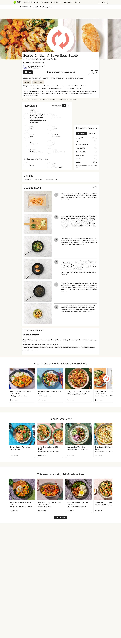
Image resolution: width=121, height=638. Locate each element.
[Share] (96, 72)
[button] (47, 105)
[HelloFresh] (17, 2)
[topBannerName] (60, 14)
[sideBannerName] (86, 112)
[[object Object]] (92, 72)
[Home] (21, 7)
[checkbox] (23, 62)
